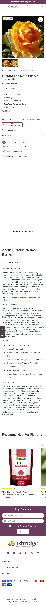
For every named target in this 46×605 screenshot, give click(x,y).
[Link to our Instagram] (14, 552)
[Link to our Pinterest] (20, 552)
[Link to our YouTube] (38, 552)
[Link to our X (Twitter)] (32, 552)
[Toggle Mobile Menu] (3, 6)
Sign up (23, 531)
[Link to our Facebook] (8, 552)
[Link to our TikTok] (26, 552)
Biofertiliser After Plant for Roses (14, 492)
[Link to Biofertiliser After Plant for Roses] (21, 467)
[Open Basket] (42, 6)
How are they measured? (31, 119)
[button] (2, 2)
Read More (6, 111)
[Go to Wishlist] (33, 6)
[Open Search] (28, 6)
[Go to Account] (38, 6)
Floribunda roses (26, 298)
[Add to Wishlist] (40, 19)
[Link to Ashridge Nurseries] (13, 6)
